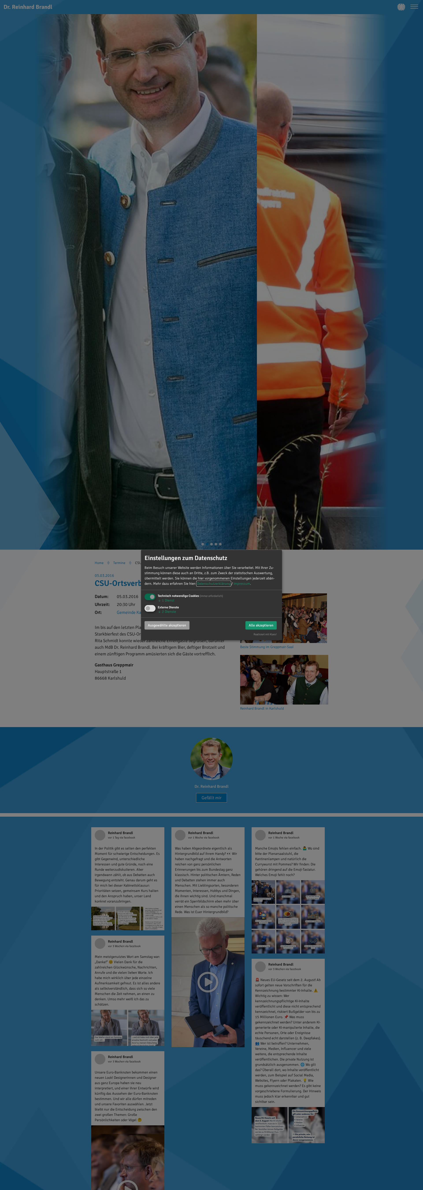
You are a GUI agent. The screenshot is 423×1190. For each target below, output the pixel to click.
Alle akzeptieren (261, 625)
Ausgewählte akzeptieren (167, 625)
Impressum (242, 583)
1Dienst (166, 600)
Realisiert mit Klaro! (265, 634)
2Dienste (167, 611)
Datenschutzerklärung (213, 583)
